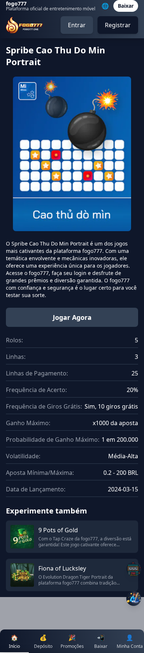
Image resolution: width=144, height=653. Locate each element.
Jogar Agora (72, 317)
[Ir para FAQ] (133, 569)
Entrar (77, 25)
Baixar (126, 5)
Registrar (118, 25)
